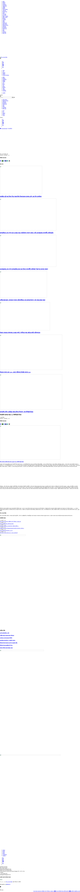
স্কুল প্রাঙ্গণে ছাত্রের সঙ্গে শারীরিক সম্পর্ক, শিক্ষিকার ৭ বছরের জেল (10, 521)
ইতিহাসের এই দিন (5, 25)
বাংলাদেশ (3, 3)
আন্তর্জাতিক (4, 4)
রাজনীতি (3, 8)
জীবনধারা (3, 18)
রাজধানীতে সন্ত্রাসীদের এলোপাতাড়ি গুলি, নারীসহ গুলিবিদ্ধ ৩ (9, 526)
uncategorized (4, 128)
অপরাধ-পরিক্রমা (5, 9)
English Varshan (5, 75)
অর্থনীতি (3, 7)
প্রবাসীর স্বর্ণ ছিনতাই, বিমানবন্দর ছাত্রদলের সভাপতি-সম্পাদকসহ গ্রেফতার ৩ (12, 528)
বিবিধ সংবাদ (4, 33)
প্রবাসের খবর (4, 6)
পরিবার (3, 70)
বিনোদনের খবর (4, 11)
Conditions (4, 854)
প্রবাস (3, 88)
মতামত (3, 12)
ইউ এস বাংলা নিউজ (9, 881)
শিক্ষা (3, 85)
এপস (3, 71)
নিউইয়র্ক (3, 2)
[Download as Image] (2, 161)
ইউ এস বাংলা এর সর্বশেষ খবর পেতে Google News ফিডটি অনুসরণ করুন (12, 461)
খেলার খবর (4, 10)
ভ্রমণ (3, 29)
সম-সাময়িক (4, 32)
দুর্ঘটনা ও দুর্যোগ (4, 17)
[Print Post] (0, 160)
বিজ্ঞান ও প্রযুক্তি (5, 16)
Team (3, 115)
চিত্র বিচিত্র (4, 27)
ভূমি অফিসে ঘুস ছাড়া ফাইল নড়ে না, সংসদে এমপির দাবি (8, 532)
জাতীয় (3, 1)
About (3, 850)
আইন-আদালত (4, 24)
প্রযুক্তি (3, 89)
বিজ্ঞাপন (3, 114)
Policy (3, 853)
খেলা (3, 82)
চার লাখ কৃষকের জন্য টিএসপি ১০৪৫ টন (6, 530)
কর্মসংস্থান (4, 26)
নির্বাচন (3, 30)
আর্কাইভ (3, 74)
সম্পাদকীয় (4, 19)
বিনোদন (3, 84)
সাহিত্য (3, 21)
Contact (4, 855)
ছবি (3, 111)
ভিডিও (3, 110)
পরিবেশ (3, 20)
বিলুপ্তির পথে (4, 28)
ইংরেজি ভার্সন (4, 23)
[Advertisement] (37, 46)
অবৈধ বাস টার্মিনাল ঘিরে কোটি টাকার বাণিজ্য (7, 523)
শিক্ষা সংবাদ (4, 13)
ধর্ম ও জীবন (4, 15)
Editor (3, 851)
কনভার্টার (3, 72)
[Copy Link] (9, 161)
